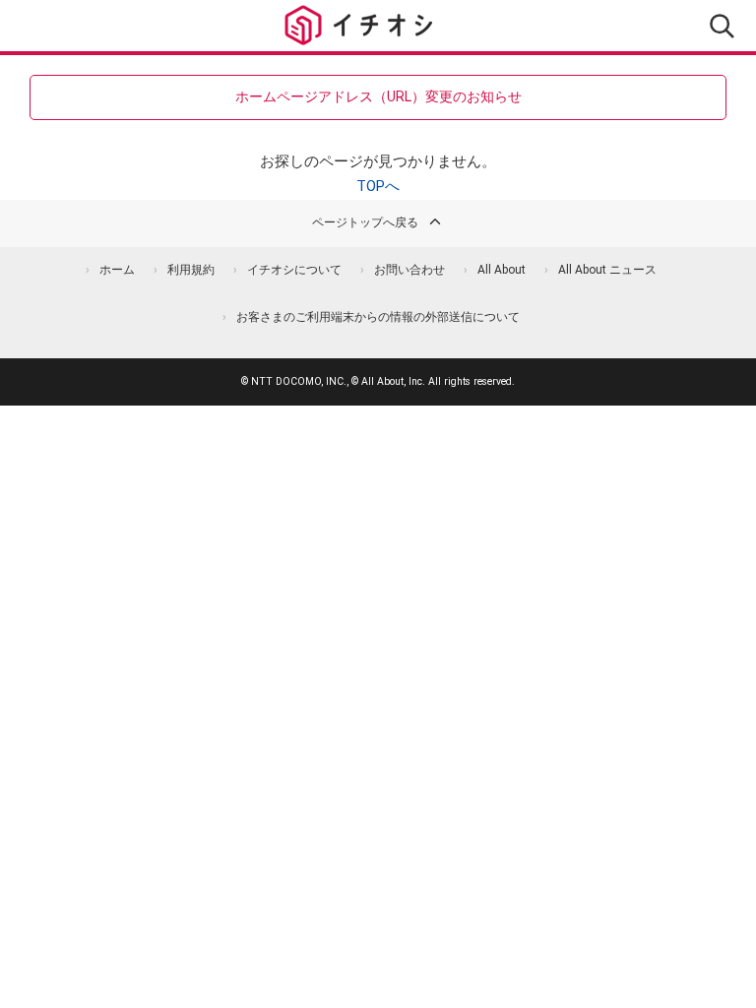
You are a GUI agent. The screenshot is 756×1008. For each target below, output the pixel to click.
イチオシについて (294, 270)
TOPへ (378, 186)
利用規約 (191, 270)
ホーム (117, 270)
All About (501, 270)
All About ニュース (607, 270)
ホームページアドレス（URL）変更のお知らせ (378, 96)
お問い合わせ (409, 270)
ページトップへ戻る (365, 222)
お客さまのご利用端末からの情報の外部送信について (378, 317)
